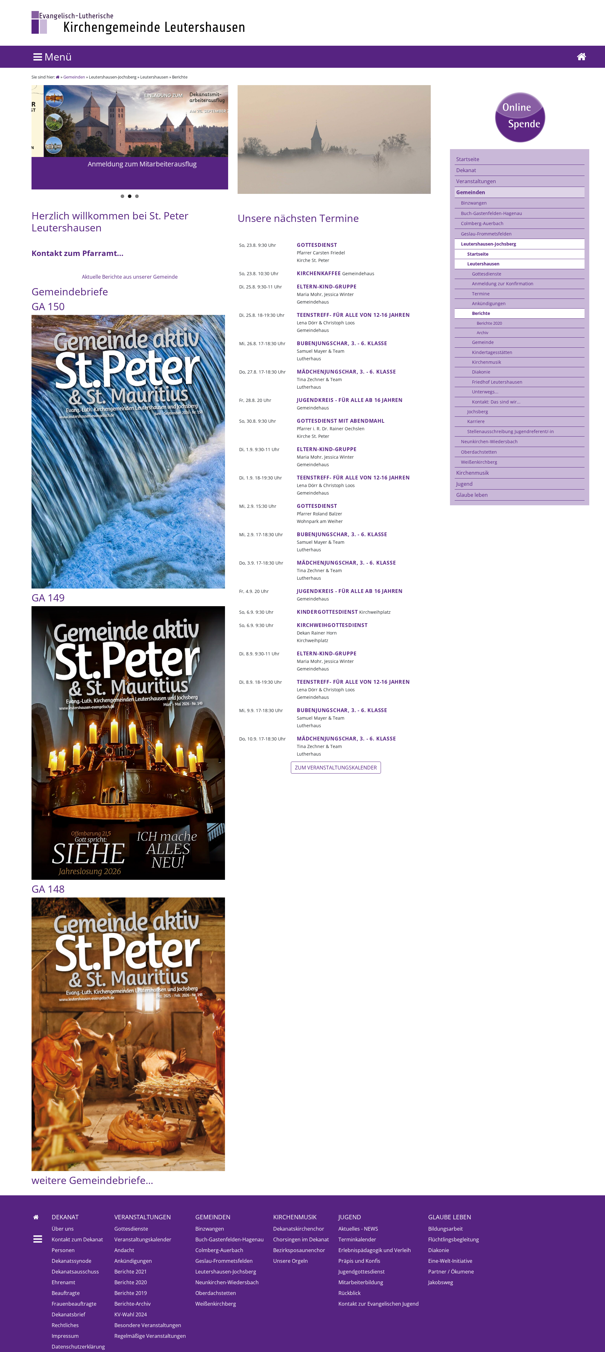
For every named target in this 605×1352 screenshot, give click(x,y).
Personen (63, 1250)
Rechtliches (65, 1325)
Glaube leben (472, 494)
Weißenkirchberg (479, 462)
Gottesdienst (317, 244)
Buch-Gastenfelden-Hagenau (491, 213)
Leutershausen (483, 264)
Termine (481, 294)
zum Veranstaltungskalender (336, 767)
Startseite (467, 159)
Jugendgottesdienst (361, 1271)
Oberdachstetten (479, 452)
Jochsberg (477, 412)
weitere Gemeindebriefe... (92, 1180)
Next (39, 129)
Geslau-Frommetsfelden (486, 234)
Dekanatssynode (71, 1260)
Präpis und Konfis (359, 1260)
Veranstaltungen (476, 181)
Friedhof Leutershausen (497, 382)
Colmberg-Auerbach (482, 223)
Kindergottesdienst (327, 611)
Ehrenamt (63, 1282)
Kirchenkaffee (319, 273)
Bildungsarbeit (445, 1228)
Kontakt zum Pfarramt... (78, 253)
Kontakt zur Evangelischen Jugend (378, 1303)
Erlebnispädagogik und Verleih (374, 1250)
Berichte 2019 (130, 1293)
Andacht (124, 1250)
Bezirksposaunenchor (299, 1250)
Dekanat (466, 170)
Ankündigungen (489, 303)
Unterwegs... (485, 392)
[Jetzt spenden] (519, 116)
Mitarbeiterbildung (360, 1282)
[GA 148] (128, 1034)
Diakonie (481, 372)
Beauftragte (66, 1293)
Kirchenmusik (486, 362)
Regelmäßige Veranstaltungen (150, 1335)
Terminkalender (357, 1239)
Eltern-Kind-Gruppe (326, 286)
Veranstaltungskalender (142, 1239)
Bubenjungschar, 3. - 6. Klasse (342, 343)
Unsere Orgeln (290, 1260)
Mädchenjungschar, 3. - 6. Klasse (346, 371)
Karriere (476, 421)
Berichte (481, 313)
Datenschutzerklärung (78, 1346)
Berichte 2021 (130, 1271)
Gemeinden (74, 77)
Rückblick (349, 1293)
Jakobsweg (440, 1282)
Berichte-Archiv (132, 1303)
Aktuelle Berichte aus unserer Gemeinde (130, 276)
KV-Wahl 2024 (130, 1314)
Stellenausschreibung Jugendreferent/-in (510, 431)
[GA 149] (128, 743)
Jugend (464, 483)
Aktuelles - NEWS (358, 1228)
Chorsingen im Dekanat (301, 1239)
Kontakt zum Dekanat (77, 1239)
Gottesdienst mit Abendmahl (341, 420)
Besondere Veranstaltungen (147, 1325)
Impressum (65, 1335)
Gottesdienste (486, 274)
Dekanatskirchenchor (298, 1228)
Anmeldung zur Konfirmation (502, 284)
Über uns (63, 1228)
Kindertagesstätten (492, 352)
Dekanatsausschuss (75, 1271)
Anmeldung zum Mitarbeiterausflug (130, 164)
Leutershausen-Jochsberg (488, 244)
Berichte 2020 (489, 323)
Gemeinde (483, 342)
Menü (57, 56)
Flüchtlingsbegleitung (453, 1239)
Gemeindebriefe (70, 291)
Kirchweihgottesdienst (332, 625)
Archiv (482, 332)
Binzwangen (474, 203)
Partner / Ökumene (451, 1271)
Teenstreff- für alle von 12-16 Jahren (353, 314)
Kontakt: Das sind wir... (496, 402)
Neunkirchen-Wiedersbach (489, 441)
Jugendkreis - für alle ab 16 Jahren (350, 400)
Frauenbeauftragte (74, 1303)
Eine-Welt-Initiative (450, 1260)
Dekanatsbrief (68, 1314)
